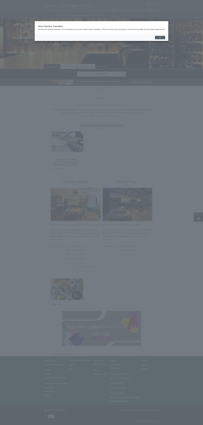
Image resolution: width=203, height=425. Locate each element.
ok (160, 37)
